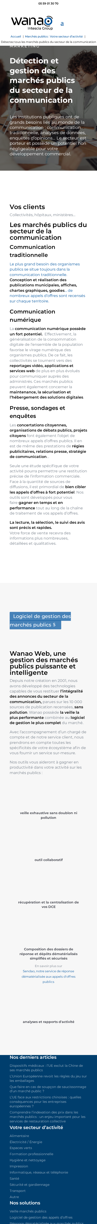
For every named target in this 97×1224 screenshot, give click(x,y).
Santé (14, 1178)
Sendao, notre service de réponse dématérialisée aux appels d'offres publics (49, 976)
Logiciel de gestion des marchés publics (40, 621)
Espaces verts (21, 1148)
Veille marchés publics (28, 1211)
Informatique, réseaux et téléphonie (39, 1172)
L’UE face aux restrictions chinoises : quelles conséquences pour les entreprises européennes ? (45, 1101)
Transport (18, 1191)
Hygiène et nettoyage (27, 1160)
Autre (14, 1197)
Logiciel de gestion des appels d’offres (41, 1217)
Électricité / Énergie (26, 1142)
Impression (19, 1166)
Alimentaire (19, 1136)
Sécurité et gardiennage (29, 1185)
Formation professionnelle (31, 1154)
